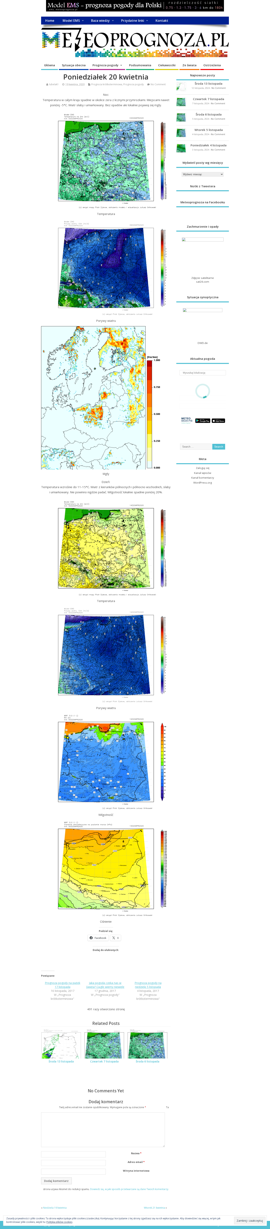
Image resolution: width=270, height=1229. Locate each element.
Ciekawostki (167, 65)
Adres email (136, 1162)
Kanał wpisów (202, 473)
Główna (49, 65)
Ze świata (189, 65)
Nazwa (136, 1153)
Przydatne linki (132, 20)
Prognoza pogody (105, 65)
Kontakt (161, 20)
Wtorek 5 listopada (208, 130)
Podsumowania (140, 65)
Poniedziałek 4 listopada (209, 145)
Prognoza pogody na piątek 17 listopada (62, 985)
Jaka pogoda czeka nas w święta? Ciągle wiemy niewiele (105, 985)
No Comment (158, 84)
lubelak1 (54, 84)
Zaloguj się (203, 468)
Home (49, 20)
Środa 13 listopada (61, 1061)
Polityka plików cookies (59, 1222)
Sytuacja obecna (74, 65)
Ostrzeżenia (212, 65)
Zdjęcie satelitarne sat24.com (202, 279)
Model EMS (71, 20)
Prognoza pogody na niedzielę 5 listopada (148, 985)
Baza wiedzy (100, 20)
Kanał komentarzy (202, 477)
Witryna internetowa (136, 1170)
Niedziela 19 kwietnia (55, 1207)
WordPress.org (202, 482)
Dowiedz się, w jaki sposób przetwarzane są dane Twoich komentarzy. (129, 1189)
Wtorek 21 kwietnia (154, 1207)
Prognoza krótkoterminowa (106, 84)
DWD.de (203, 343)
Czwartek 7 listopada (104, 1061)
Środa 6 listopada (147, 1061)
